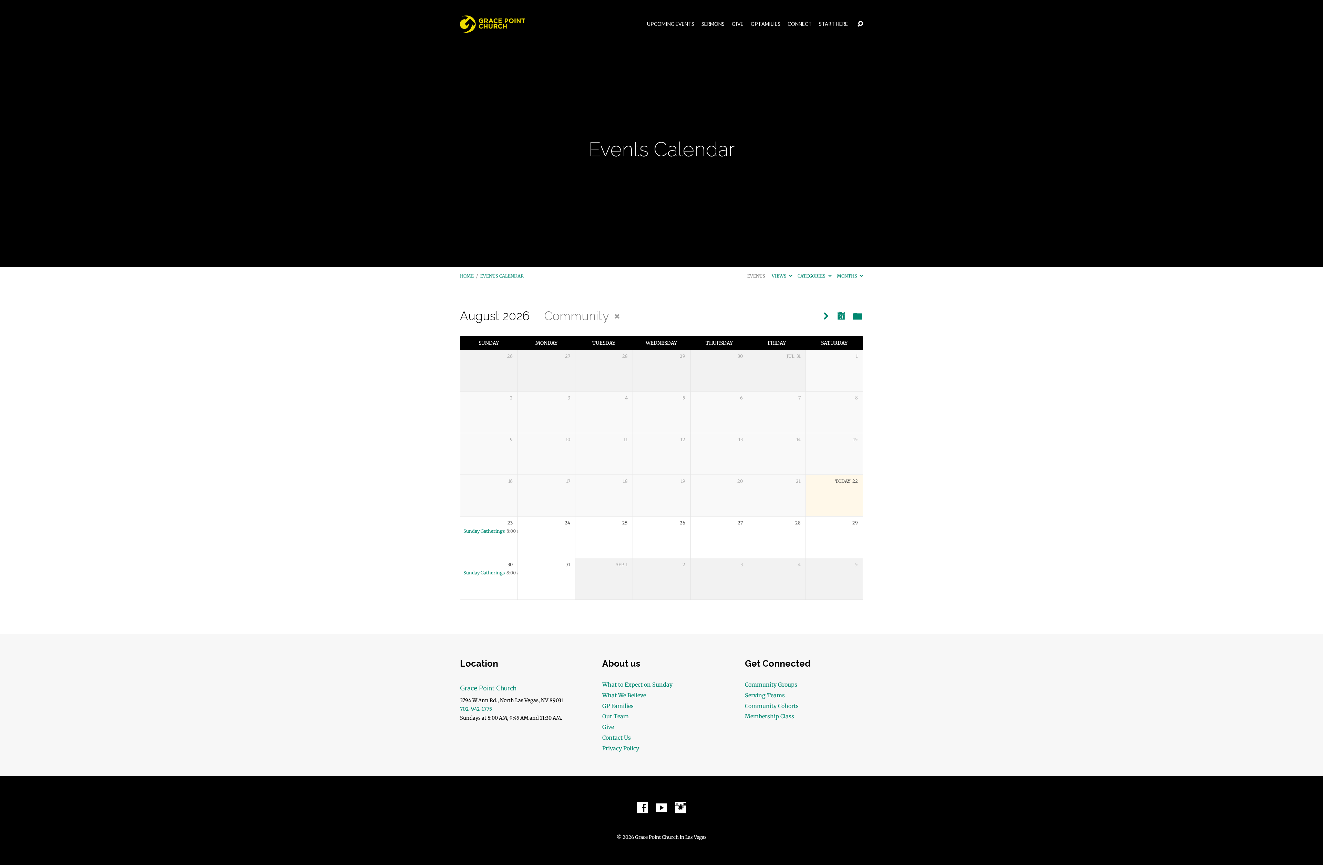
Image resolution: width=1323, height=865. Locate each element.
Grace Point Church (488, 688)
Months (847, 276)
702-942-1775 (476, 709)
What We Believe (624, 695)
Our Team (615, 716)
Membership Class (769, 716)
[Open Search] (860, 24)
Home (467, 276)
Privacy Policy (620, 748)
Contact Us (616, 737)
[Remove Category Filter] (617, 316)
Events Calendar (502, 276)
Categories (812, 276)
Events (756, 276)
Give (737, 24)
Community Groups (771, 684)
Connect (800, 24)
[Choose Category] (857, 316)
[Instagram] (680, 807)
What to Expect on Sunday (637, 684)
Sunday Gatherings (484, 531)
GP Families (765, 24)
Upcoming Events (670, 24)
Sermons (713, 24)
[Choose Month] (841, 316)
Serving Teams (765, 695)
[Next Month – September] (826, 316)
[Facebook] (642, 807)
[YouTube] (661, 807)
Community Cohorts (772, 705)
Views (780, 276)
